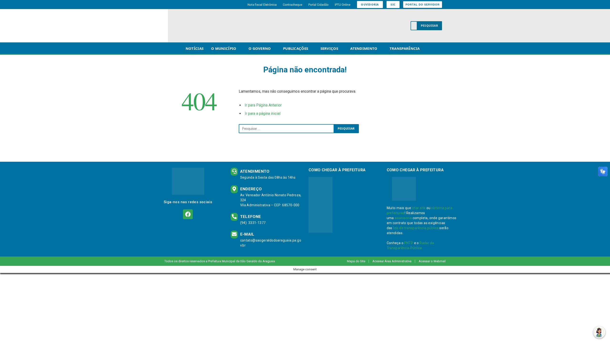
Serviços (329, 48)
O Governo (260, 48)
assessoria (403, 218)
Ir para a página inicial (262, 113)
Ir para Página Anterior (263, 105)
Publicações (295, 48)
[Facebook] (188, 214)
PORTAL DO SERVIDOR (423, 4)
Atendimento (363, 48)
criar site (419, 208)
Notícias (194, 48)
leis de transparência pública (416, 228)
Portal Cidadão (318, 4)
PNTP (408, 243)
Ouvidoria (370, 4)
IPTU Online (342, 4)
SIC (393, 4)
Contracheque (292, 4)
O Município (223, 48)
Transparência (405, 48)
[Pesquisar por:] (286, 128)
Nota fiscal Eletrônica (262, 4)
